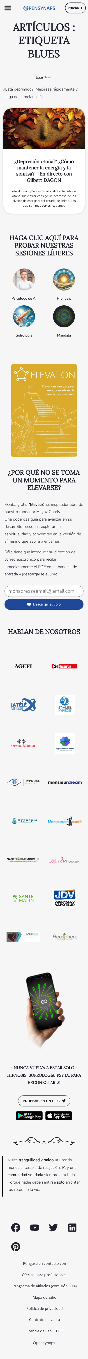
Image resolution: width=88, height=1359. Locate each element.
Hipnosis (64, 298)
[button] (8, 8)
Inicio (39, 77)
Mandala (64, 335)
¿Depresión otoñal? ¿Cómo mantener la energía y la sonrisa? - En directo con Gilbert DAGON (44, 170)
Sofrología (24, 335)
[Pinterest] (15, 1246)
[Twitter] (53, 1227)
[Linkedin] (72, 1227)
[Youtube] (34, 1227)
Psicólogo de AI (24, 298)
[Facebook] (15, 1227)
